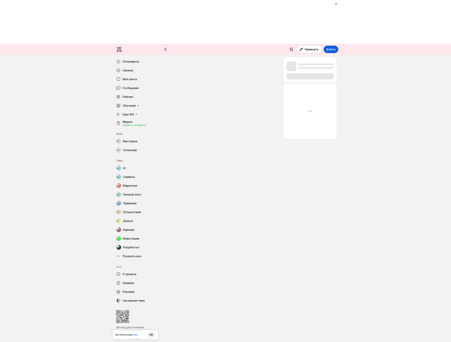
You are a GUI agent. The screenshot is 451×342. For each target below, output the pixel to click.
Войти (330, 49)
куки (135, 334)
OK (151, 334)
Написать (312, 49)
